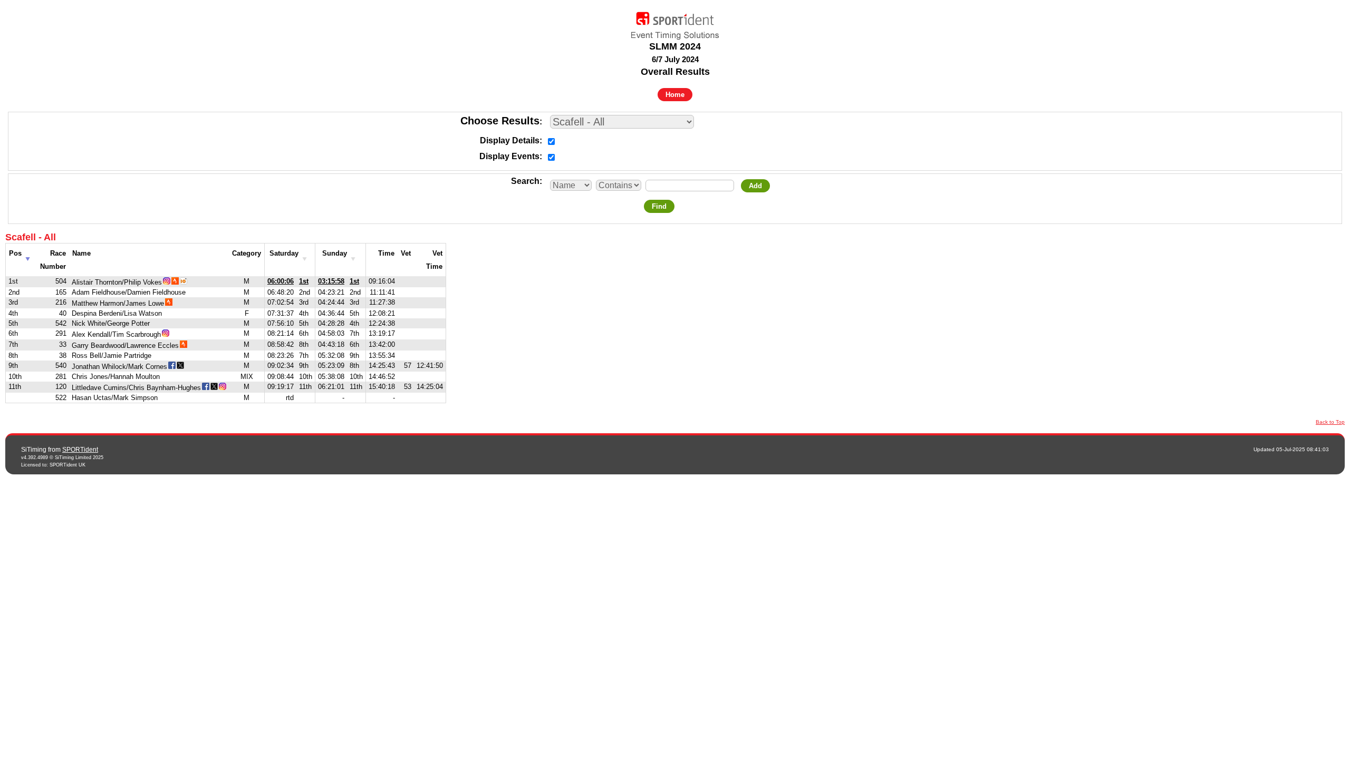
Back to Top (1330, 422)
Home (675, 95)
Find (659, 206)
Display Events (509, 156)
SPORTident (80, 449)
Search (525, 181)
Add (755, 186)
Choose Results (499, 120)
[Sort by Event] (305, 256)
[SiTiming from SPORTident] (675, 23)
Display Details (509, 140)
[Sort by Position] (28, 256)
